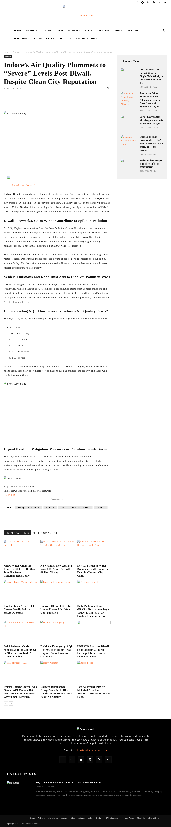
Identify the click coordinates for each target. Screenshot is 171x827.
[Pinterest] (22, 101)
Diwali (50, 508)
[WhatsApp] (30, 101)
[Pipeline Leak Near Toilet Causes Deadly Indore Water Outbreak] (20, 591)
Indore (101, 508)
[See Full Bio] (18, 495)
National (32, 30)
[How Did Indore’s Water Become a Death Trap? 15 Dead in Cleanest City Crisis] (94, 551)
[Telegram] (153, 2)
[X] (159, 2)
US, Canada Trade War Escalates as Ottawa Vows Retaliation (68, 782)
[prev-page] (6, 703)
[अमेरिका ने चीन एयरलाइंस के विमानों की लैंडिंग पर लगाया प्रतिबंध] (129, 164)
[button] (163, 31)
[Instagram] (142, 2)
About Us (65, 38)
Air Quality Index (28, 508)
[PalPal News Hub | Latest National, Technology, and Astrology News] (85, 16)
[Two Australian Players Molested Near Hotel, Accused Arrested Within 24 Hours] (94, 672)
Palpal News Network (24, 185)
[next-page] (11, 703)
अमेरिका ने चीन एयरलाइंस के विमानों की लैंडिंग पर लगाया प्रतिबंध (151, 163)
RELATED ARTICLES (17, 533)
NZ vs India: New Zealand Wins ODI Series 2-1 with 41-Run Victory (56, 569)
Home (18, 30)
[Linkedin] (148, 2)
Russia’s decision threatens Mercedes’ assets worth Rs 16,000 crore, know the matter (151, 144)
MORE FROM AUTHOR (45, 533)
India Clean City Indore (75, 508)
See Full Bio (10, 495)
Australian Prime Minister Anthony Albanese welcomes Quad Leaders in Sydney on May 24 (150, 100)
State (88, 30)
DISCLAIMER (21, 38)
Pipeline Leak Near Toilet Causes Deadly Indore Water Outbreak (19, 609)
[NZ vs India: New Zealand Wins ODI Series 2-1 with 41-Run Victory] (57, 551)
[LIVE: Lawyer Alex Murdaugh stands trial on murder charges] (129, 121)
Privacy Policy (44, 38)
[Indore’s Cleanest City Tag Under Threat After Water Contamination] (57, 591)
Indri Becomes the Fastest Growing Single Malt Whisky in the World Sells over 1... (152, 76)
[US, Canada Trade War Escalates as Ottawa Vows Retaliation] (19, 788)
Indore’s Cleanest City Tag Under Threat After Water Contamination (56, 609)
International (54, 30)
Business (74, 30)
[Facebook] (136, 2)
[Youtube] (164, 2)
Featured (133, 30)
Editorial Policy (88, 38)
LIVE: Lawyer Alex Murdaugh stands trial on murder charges (152, 120)
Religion (103, 30)
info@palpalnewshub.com (92, 750)
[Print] (45, 101)
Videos (118, 30)
